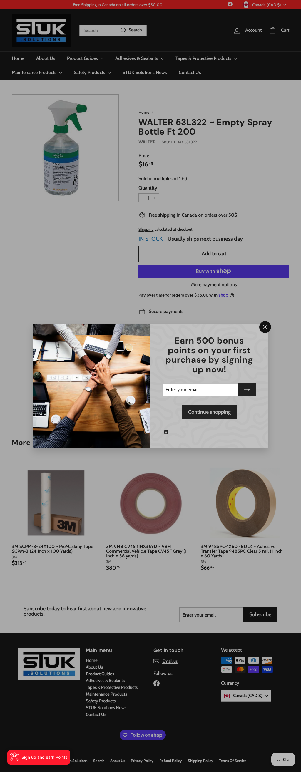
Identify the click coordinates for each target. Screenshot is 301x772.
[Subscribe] (247, 389)
